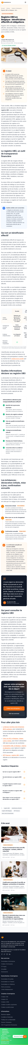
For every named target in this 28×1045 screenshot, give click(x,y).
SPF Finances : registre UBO (11, 755)
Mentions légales (5, 1014)
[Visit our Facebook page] (2, 954)
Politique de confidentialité (8, 1019)
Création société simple (7, 1007)
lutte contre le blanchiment (7, 813)
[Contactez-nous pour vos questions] (25, 1036)
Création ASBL (5, 1002)
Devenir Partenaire (6, 1022)
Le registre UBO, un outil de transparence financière (13, 154)
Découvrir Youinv (18, 1036)
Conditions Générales (7, 1017)
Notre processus (5, 987)
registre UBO (7, 808)
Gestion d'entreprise (17, 8)
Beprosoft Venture (6, 951)
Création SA (4, 999)
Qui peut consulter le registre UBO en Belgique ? (12, 791)
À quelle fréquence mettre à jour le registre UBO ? (12, 784)
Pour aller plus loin (10, 722)
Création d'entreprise (7, 964)
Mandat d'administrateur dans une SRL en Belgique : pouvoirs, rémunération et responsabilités (14, 917)
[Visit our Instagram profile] (7, 954)
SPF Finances (17, 810)
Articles (8, 8)
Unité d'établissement (7, 989)
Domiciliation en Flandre (7, 981)
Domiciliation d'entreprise (8, 961)
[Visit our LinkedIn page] (9, 954)
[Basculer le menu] (25, 2)
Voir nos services (14, 713)
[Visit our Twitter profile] (4, 954)
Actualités (3, 969)
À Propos (3, 966)
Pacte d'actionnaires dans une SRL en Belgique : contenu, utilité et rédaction (14, 849)
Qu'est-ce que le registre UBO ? (12, 772)
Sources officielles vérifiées (9, 45)
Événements (4, 971)
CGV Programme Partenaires (9, 1025)
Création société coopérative (9, 1004)
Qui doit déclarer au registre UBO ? (12, 777)
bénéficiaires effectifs (17, 808)
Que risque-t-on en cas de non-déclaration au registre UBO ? (12, 798)
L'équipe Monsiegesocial (7, 39)
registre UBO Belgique (7, 810)
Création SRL (4, 996)
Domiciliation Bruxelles (7, 979)
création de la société (17, 358)
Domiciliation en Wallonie (8, 984)
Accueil (3, 8)
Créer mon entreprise (13, 708)
